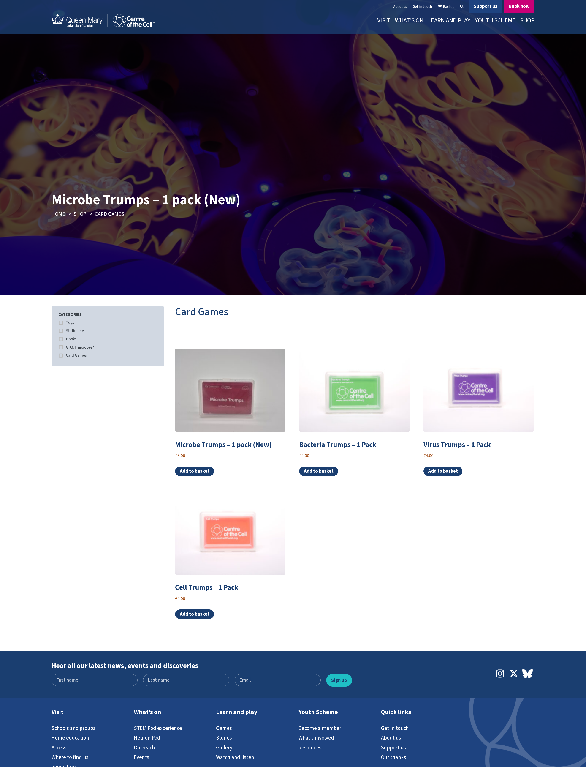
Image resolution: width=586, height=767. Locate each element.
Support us (485, 6)
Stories (224, 738)
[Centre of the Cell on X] (514, 674)
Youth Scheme (495, 20)
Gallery (224, 747)
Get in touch (422, 6)
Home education (70, 738)
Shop (527, 20)
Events (141, 757)
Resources (309, 747)
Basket (448, 6)
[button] (462, 6)
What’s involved (316, 738)
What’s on (409, 20)
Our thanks (393, 757)
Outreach (144, 747)
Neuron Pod (147, 738)
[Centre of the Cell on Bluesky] (527, 674)
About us (400, 6)
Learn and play (449, 20)
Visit (383, 20)
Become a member (319, 728)
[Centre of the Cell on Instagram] (500, 674)
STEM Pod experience (158, 728)
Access (59, 747)
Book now (519, 6)
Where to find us (70, 757)
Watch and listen (235, 757)
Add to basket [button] (194, 471)
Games (224, 728)
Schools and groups (73, 728)
